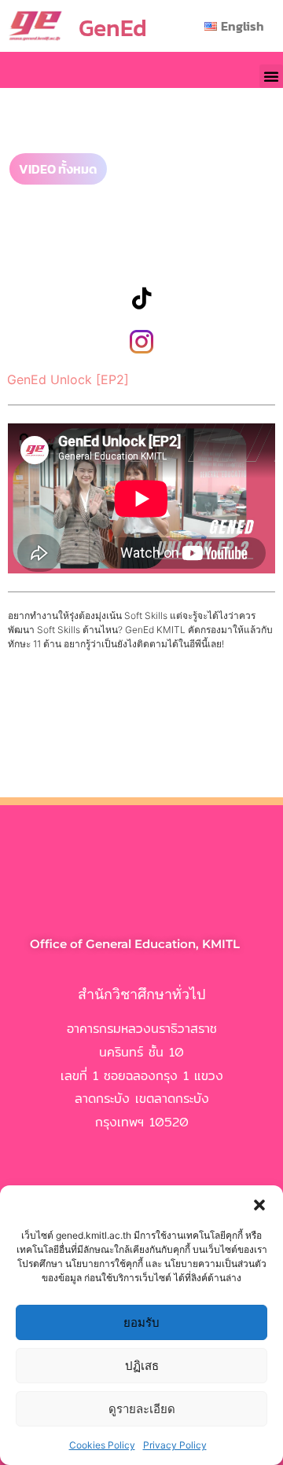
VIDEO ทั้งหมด (58, 168)
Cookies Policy (102, 1445)
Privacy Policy (175, 1445)
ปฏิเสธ (142, 1365)
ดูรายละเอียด (141, 1408)
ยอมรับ (141, 1322)
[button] (259, 1205)
